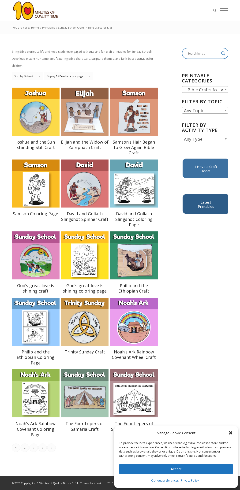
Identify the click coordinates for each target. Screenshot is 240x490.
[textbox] (205, 110)
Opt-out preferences (165, 481)
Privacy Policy (190, 481)
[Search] (214, 10)
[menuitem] (214, 10)
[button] (230, 433)
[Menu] (223, 10)
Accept (176, 469)
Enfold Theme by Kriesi (86, 483)
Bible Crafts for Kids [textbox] (206, 90)
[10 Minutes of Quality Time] (35, 10)
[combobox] (205, 89)
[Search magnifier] (223, 53)
